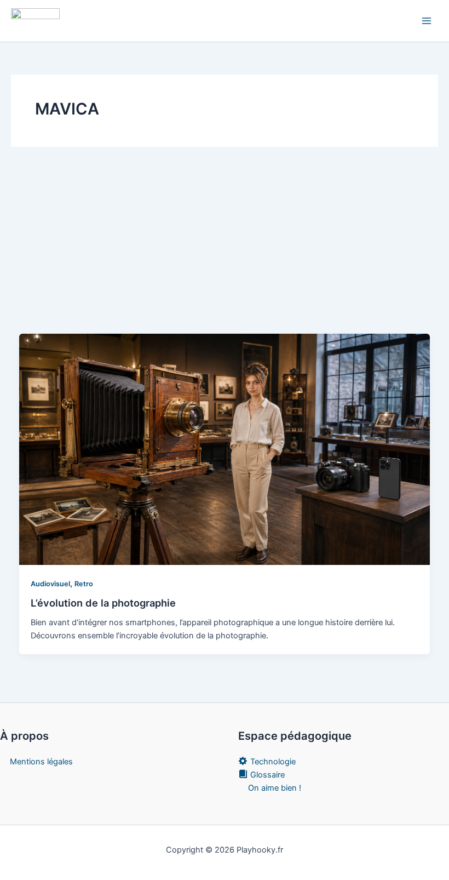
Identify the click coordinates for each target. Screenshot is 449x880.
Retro (83, 584)
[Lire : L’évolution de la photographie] (224, 449)
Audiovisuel (50, 584)
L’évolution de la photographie (103, 603)
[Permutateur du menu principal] (426, 20)
